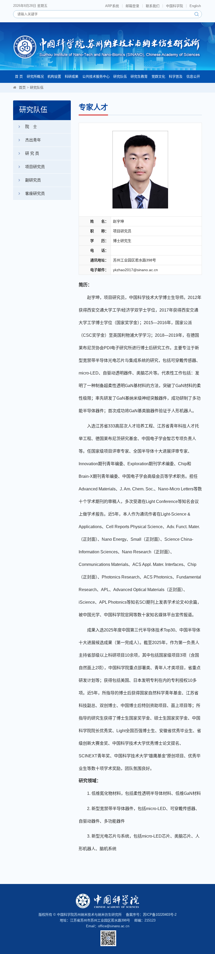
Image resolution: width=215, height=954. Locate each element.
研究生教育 (139, 76)
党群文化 (158, 76)
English (195, 6)
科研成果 (71, 76)
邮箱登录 (132, 6)
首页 (22, 87)
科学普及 (175, 76)
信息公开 (193, 76)
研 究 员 (32, 153)
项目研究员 (35, 166)
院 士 (31, 126)
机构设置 (54, 76)
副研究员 (33, 180)
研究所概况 (35, 76)
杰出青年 (33, 140)
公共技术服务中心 (96, 76)
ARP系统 (112, 6)
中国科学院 (174, 6)
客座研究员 (35, 193)
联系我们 (152, 6)
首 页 (19, 76)
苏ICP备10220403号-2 (159, 915)
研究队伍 (120, 76)
